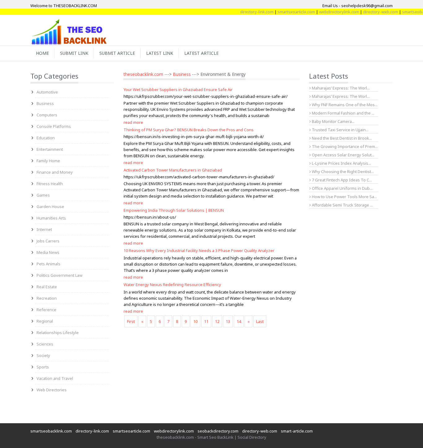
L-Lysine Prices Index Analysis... (341, 163)
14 (239, 321)
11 (206, 321)
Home (42, 53)
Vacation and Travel (55, 378)
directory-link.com (250, 12)
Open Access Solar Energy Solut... (342, 155)
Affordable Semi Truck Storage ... (342, 205)
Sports (43, 367)
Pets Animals (48, 264)
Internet (44, 229)
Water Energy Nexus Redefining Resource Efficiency (172, 284)
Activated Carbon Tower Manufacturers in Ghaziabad (173, 170)
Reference (46, 309)
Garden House (50, 206)
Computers (47, 115)
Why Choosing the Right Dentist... (342, 171)
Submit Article (117, 53)
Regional (45, 321)
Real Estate (47, 286)
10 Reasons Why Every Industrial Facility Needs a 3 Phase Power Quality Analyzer (199, 250)
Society (43, 355)
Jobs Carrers (48, 241)
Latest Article (201, 53)
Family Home (48, 160)
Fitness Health (50, 183)
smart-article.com (297, 431)
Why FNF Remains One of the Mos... (344, 104)
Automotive (47, 92)
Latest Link (159, 53)
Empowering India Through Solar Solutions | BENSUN (174, 210)
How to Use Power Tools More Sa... (344, 196)
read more (133, 122)
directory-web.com (374, 12)
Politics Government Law (59, 275)
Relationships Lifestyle (58, 332)
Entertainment (50, 149)
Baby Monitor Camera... (333, 121)
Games (43, 195)
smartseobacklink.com (51, 431)
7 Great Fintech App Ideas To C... (341, 180)
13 (228, 321)
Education (46, 138)
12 (217, 321)
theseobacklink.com (143, 74)
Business (45, 103)
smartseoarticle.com (290, 12)
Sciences (45, 344)
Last (260, 321)
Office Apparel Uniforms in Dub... (342, 188)
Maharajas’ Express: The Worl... (340, 88)
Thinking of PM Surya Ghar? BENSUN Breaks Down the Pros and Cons (189, 130)
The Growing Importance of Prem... (344, 146)
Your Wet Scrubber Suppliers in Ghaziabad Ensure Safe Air (178, 89)
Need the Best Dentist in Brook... (341, 138)
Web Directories (52, 390)
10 (195, 321)
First (131, 321)
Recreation (47, 298)
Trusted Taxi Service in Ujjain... (339, 130)
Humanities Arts (51, 218)
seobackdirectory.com (218, 431)
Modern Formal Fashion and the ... (342, 113)
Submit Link (74, 53)
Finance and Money (55, 172)
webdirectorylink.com (333, 12)
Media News (48, 252)
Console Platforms (54, 126)
